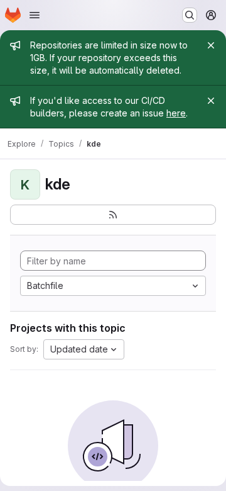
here (176, 113)
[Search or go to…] (189, 15)
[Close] (210, 45)
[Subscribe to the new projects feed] (113, 215)
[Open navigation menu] (34, 15)
